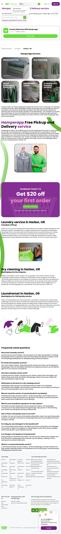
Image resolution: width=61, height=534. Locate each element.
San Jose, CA (29, 466)
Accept (48, 528)
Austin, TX (28, 470)
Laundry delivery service (37, 471)
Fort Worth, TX (29, 486)
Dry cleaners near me (36, 461)
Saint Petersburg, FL (21, 487)
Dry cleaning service (36, 466)
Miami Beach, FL (12, 460)
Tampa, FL (20, 470)
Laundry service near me (53, 461)
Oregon (17, 48)
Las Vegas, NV (12, 467)
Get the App (30, 36)
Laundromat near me (36, 459)
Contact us (4, 508)
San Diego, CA (20, 477)
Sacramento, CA (21, 467)
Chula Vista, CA (4, 486)
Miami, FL (3, 459)
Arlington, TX (21, 480)
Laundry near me (51, 459)
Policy (39, 527)
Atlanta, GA (4, 476)
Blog (2, 506)
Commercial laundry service (36, 474)
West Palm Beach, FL (12, 486)
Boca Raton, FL (21, 474)
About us (3, 501)
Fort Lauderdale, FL (4, 481)
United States (6, 48)
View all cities (4, 504)
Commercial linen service (37, 476)
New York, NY (21, 463)
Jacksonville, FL (4, 474)
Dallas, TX (28, 463)
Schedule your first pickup (30, 206)
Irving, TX (28, 480)
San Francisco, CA (12, 477)
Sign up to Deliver (15, 501)
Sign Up (55, 4)
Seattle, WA (29, 476)
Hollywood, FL (12, 480)
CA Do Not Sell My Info (29, 527)
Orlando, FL (4, 466)
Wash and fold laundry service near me (37, 463)
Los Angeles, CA (4, 470)
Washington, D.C (4, 463)
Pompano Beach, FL (20, 460)
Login (48, 4)
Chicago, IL (12, 463)
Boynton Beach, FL (28, 474)
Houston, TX (29, 459)
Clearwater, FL (12, 474)
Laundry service (35, 468)
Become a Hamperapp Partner (19, 503)
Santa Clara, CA (12, 470)
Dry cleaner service (52, 466)
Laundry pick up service (53, 471)
